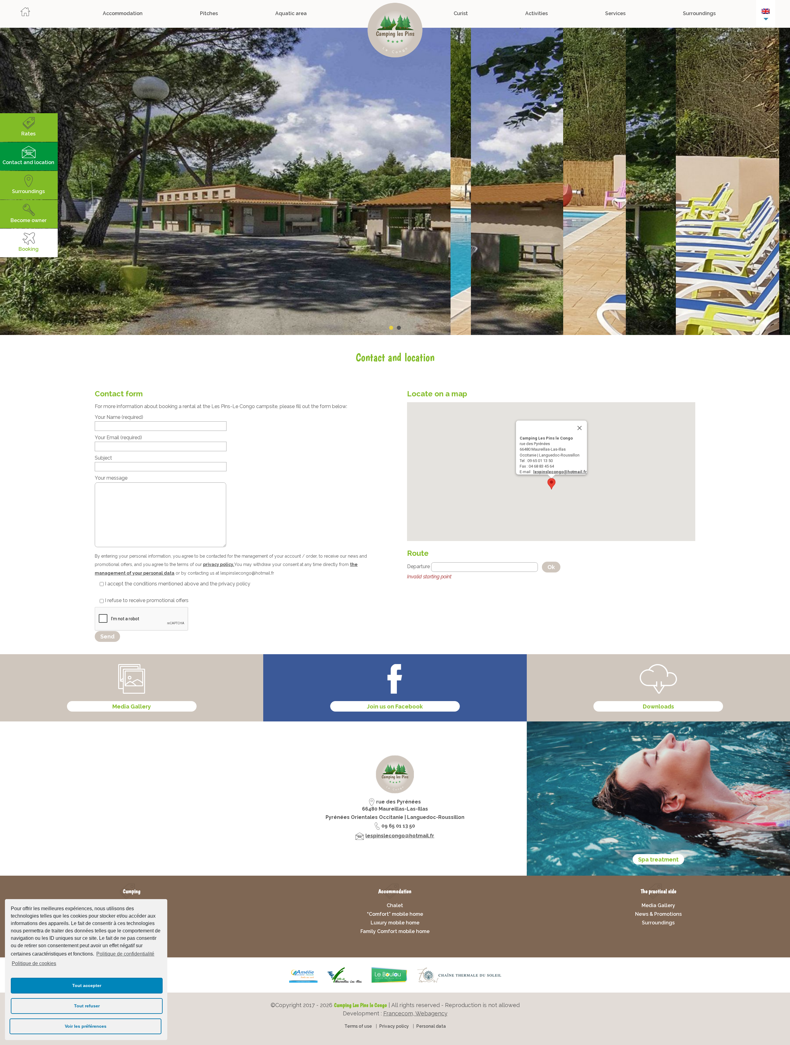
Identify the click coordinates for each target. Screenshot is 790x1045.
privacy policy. (218, 564)
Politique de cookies (34, 963)
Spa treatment (658, 859)
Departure (418, 567)
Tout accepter (86, 985)
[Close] (579, 428)
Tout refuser (87, 1005)
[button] (551, 483)
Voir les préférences (85, 1026)
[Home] (25, 13)
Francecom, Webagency (415, 1013)
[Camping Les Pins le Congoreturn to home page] (395, 31)
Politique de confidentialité (125, 953)
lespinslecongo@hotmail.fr (560, 471)
